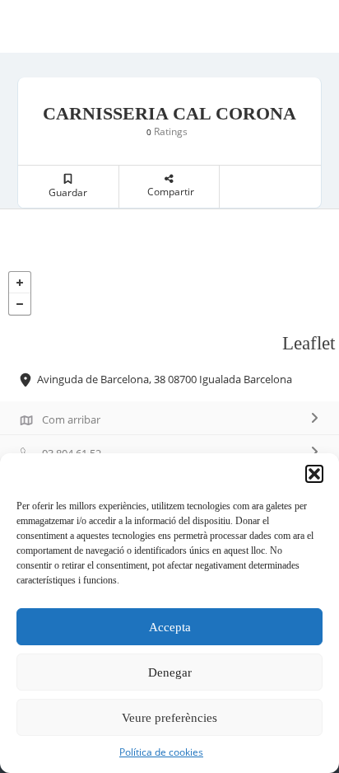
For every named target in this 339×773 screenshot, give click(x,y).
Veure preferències (169, 717)
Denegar (170, 672)
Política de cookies (161, 752)
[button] (314, 474)
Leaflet (308, 343)
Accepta (170, 627)
